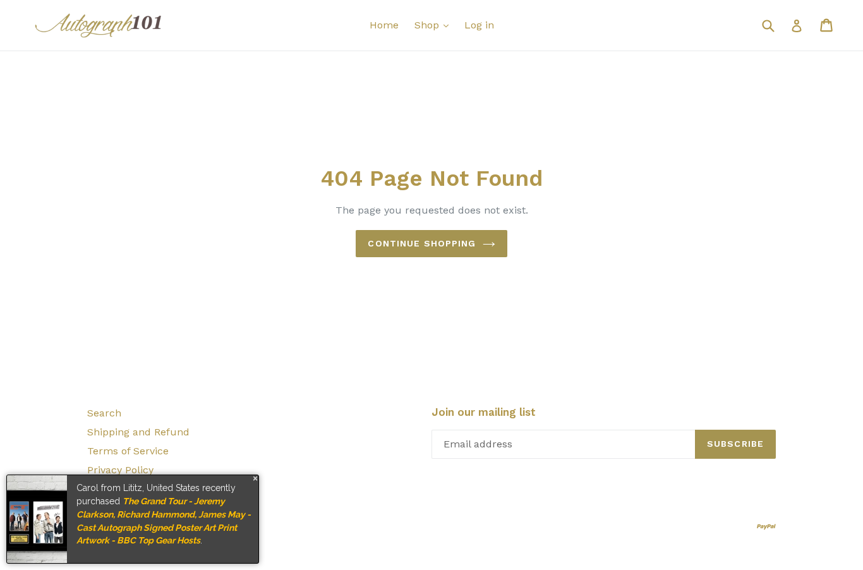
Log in (479, 25)
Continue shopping (422, 243)
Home (384, 25)
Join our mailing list (483, 412)
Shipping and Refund (138, 432)
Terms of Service (128, 451)
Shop (428, 25)
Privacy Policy (120, 470)
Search (104, 413)
